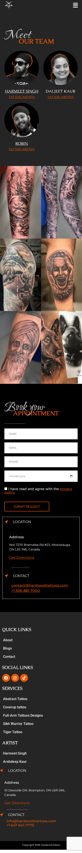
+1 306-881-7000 (25, 591)
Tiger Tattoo (12, 732)
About (7, 640)
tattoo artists (22, 97)
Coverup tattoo (14, 707)
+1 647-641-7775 (20, 825)
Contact (9, 657)
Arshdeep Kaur (15, 762)
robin (21, 143)
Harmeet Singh (15, 753)
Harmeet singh (21, 91)
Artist (10, 743)
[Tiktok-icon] (24, 678)
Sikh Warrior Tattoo (18, 724)
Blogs (7, 648)
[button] (61, 5)
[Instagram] (15, 678)
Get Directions (21, 557)
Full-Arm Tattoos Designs (23, 715)
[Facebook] (6, 678)
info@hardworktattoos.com (31, 821)
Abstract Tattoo (15, 699)
